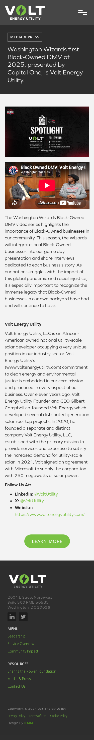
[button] (82, 12)
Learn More (47, 541)
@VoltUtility (46, 494)
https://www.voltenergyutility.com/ (50, 514)
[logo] (25, 12)
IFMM (28, 723)
